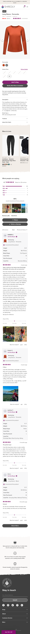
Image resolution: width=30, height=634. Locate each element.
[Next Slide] (26, 208)
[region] (15, 208)
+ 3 (11, 164)
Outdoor (8, 16)
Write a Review (18, 224)
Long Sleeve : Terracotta (14, 242)
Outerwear (23, 157)
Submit (15, 600)
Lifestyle (15, 16)
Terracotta (5, 62)
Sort (13, 230)
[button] (20, 18)
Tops (3, 16)
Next (27, 40)
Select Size (5, 69)
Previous (2, 40)
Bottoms (4, 157)
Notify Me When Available (15, 86)
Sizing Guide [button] (24, 69)
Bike (10, 157)
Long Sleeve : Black (13, 481)
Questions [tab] (14, 216)
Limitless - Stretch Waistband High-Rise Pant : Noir (9, 160)
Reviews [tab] (6, 216)
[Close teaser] (16, 629)
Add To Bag (15, 82)
